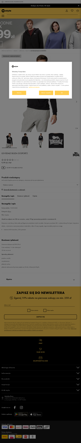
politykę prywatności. (34, 87)
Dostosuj (19, 92)
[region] (40, 80)
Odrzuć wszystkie (46, 92)
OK (62, 92)
